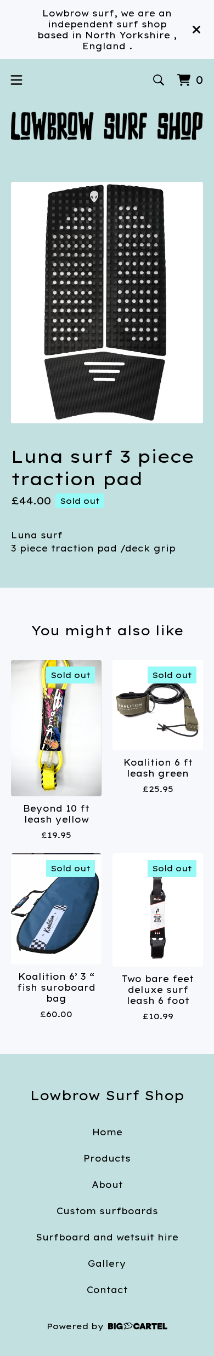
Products (107, 1158)
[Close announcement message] (196, 29)
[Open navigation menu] (16, 80)
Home (107, 1132)
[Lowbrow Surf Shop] (107, 126)
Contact (107, 1289)
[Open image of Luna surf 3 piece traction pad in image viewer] (107, 302)
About (107, 1184)
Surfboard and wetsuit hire (107, 1237)
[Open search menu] (158, 80)
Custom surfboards (107, 1210)
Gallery (107, 1263)
